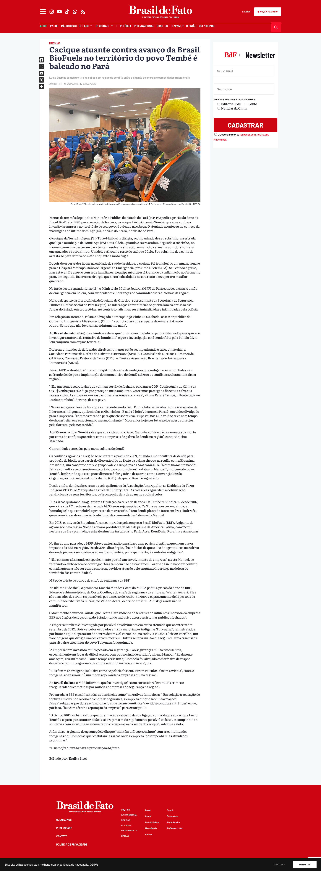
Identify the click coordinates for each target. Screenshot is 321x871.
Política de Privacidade (71, 844)
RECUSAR (279, 864)
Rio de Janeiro (173, 822)
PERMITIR (304, 864)
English (246, 11)
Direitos (162, 26)
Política (125, 26)
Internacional (144, 26)
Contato (61, 836)
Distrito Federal (152, 822)
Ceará (148, 816)
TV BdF (54, 26)
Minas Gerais (151, 828)
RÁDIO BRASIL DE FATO (75, 26)
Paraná (170, 810)
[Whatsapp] (75, 11)
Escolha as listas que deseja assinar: (235, 99)
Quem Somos (207, 26)
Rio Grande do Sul (174, 828)
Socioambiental (129, 830)
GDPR (94, 864)
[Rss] (82, 11)
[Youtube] (59, 11)
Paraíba (148, 834)
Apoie (43, 26)
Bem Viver (177, 26)
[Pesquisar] (276, 27)
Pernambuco (172, 816)
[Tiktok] (67, 11)
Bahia (147, 810)
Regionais (102, 26)
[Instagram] (51, 11)
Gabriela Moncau (89, 84)
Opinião (191, 26)
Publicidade (64, 828)
